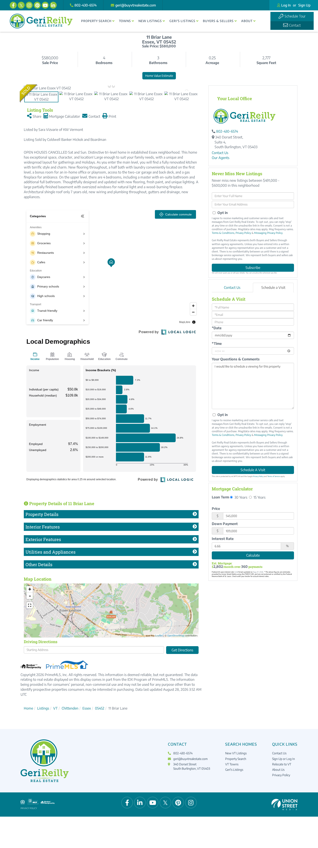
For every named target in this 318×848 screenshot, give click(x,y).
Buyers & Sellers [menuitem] (218, 21)
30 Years (240, 497)
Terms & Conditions (223, 232)
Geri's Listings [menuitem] (182, 21)
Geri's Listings (234, 769)
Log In (286, 5)
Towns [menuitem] (125, 21)
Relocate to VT (281, 764)
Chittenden (70, 708)
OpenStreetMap (175, 635)
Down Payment (225, 524)
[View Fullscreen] (29, 605)
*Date (217, 328)
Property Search (235, 759)
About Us (278, 769)
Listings (43, 708)
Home (28, 708)
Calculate (253, 555)
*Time (217, 343)
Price (216, 508)
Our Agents (220, 158)
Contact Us (220, 153)
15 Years (259, 497)
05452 (99, 708)
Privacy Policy (243, 232)
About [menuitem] (246, 21)
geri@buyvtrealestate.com (135, 5)
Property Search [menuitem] (96, 21)
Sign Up (304, 5)
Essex (86, 708)
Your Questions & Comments (236, 359)
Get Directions (182, 650)
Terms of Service (273, 476)
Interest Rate (223, 538)
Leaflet (159, 635)
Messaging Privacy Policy (268, 232)
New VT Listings (236, 753)
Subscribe (253, 267)
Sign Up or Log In (283, 759)
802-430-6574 (85, 5)
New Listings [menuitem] (150, 21)
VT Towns (231, 764)
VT (55, 708)
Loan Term (220, 497)
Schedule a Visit (273, 287)
